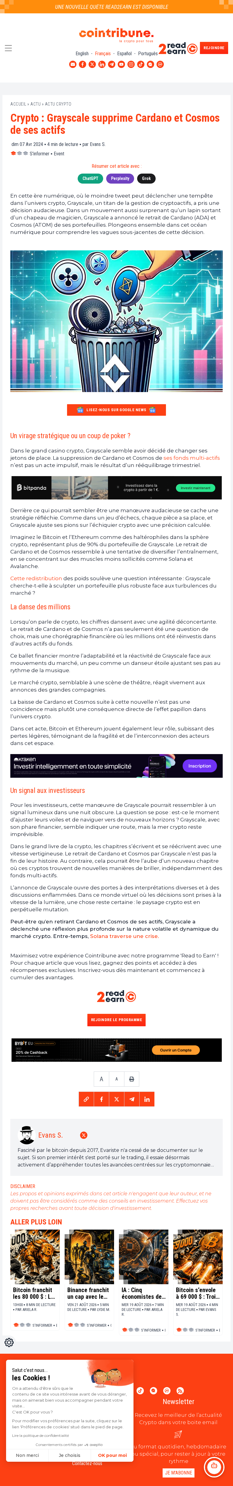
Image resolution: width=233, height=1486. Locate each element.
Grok (146, 178)
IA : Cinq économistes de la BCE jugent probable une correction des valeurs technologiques (142, 1293)
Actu (35, 104)
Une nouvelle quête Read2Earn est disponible (99, 7)
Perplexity (120, 178)
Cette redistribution (36, 578)
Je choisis (69, 1455)
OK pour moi (112, 1455)
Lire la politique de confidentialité (40, 1435)
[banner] (116, 488)
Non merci (27, 1455)
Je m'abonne (178, 1473)
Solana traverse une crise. (124, 936)
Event (59, 154)
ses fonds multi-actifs (191, 458)
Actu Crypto (58, 104)
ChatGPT (90, 178)
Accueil (18, 104)
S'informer (39, 154)
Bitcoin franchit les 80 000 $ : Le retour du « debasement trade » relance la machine (35, 1293)
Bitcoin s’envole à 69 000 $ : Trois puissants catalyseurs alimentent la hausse (197, 1293)
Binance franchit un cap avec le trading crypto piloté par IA (88, 1293)
